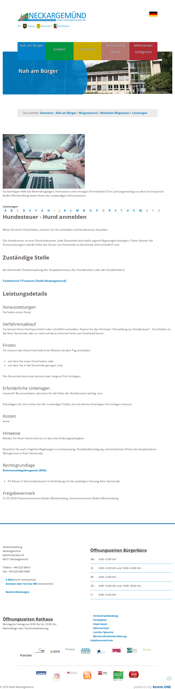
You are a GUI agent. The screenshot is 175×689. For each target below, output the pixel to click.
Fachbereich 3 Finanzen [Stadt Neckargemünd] (34, 281)
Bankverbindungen (17, 592)
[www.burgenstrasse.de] (117, 652)
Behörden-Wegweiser (114, 113)
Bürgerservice (88, 113)
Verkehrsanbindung (105, 615)
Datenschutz (101, 628)
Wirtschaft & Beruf (115, 48)
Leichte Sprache (103, 632)
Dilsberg (31, 26)
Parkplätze (100, 620)
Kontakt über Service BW (21, 583)
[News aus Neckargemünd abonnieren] (87, 678)
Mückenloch (46, 26)
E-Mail (9, 579)
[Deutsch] (153, 16)
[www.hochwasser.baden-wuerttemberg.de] (86, 652)
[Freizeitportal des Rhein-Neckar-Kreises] (70, 650)
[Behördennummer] (40, 651)
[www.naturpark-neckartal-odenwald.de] (132, 651)
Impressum (100, 624)
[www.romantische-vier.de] (101, 653)
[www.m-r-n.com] (55, 653)
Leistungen (139, 113)
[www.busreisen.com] (118, 679)
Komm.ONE (162, 687)
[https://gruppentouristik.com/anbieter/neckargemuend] (103, 674)
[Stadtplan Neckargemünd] (72, 673)
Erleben (59, 49)
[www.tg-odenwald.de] (147, 650)
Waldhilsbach (64, 26)
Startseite (46, 113)
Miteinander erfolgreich (143, 48)
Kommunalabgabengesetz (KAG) (24, 470)
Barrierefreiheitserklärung (109, 636)
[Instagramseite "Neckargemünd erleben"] (57, 680)
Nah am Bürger (31, 45)
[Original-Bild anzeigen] (87, 161)
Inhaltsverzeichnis (101, 640)
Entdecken (87, 49)
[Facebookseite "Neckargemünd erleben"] (41, 673)
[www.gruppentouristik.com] (134, 677)
